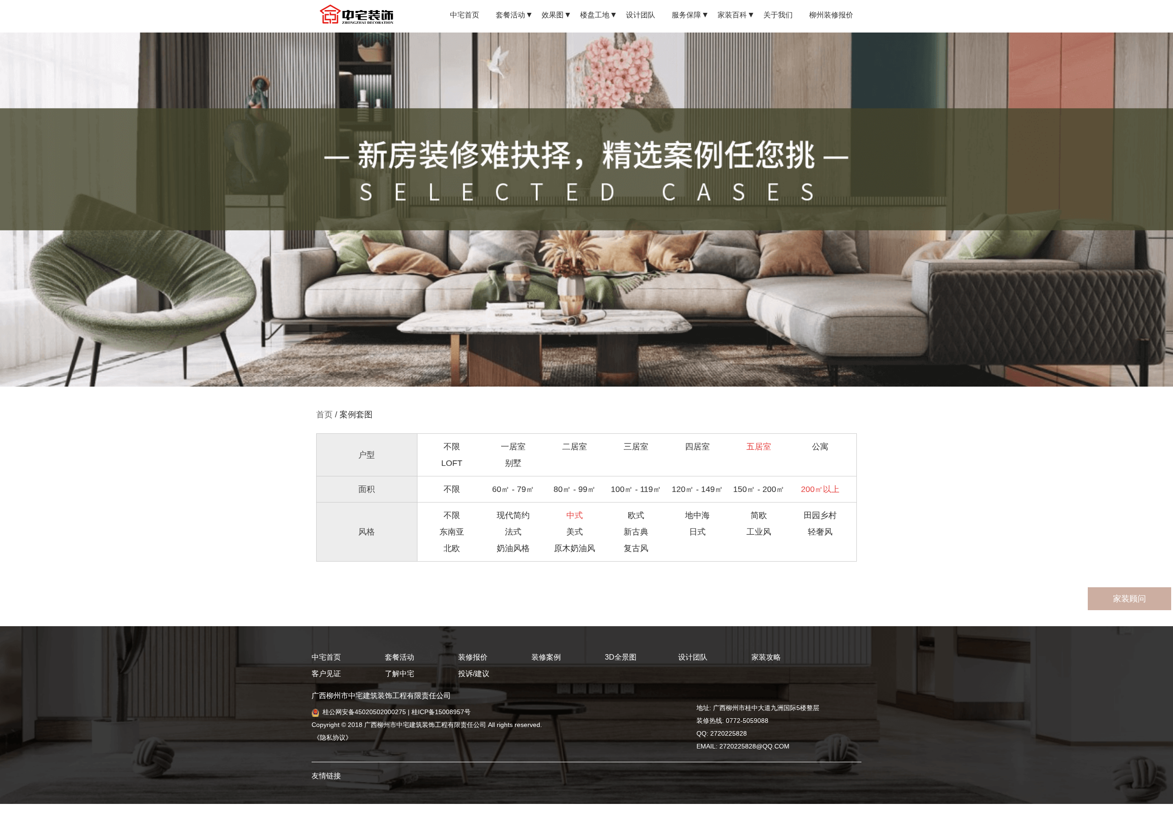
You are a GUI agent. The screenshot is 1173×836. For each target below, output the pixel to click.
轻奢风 (820, 531)
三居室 (636, 446)
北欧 (452, 548)
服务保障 (686, 15)
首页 (324, 414)
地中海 (697, 515)
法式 (513, 531)
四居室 (697, 446)
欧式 (636, 515)
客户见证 (326, 674)
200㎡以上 (820, 489)
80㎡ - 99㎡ (575, 489)
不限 (452, 446)
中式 (574, 515)
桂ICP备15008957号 (441, 712)
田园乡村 (820, 515)
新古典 (636, 531)
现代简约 (513, 515)
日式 (697, 531)
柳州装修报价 (831, 15)
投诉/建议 (473, 674)
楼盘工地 (594, 15)
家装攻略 (766, 657)
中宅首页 (464, 15)
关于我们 (778, 15)
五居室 (758, 446)
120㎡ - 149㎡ (697, 489)
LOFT (451, 463)
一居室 (513, 446)
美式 (574, 531)
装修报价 (473, 657)
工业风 (758, 531)
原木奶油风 (574, 548)
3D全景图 (620, 657)
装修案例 (546, 657)
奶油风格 (513, 548)
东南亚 (451, 531)
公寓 (820, 446)
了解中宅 (399, 674)
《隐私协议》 (332, 737)
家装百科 (732, 15)
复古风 (636, 548)
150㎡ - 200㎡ (758, 489)
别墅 (513, 463)
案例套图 (356, 414)
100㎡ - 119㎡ (636, 489)
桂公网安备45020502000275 (364, 712)
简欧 (759, 515)
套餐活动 (510, 15)
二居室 (574, 446)
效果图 (553, 15)
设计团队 (640, 15)
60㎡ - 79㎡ (513, 489)
